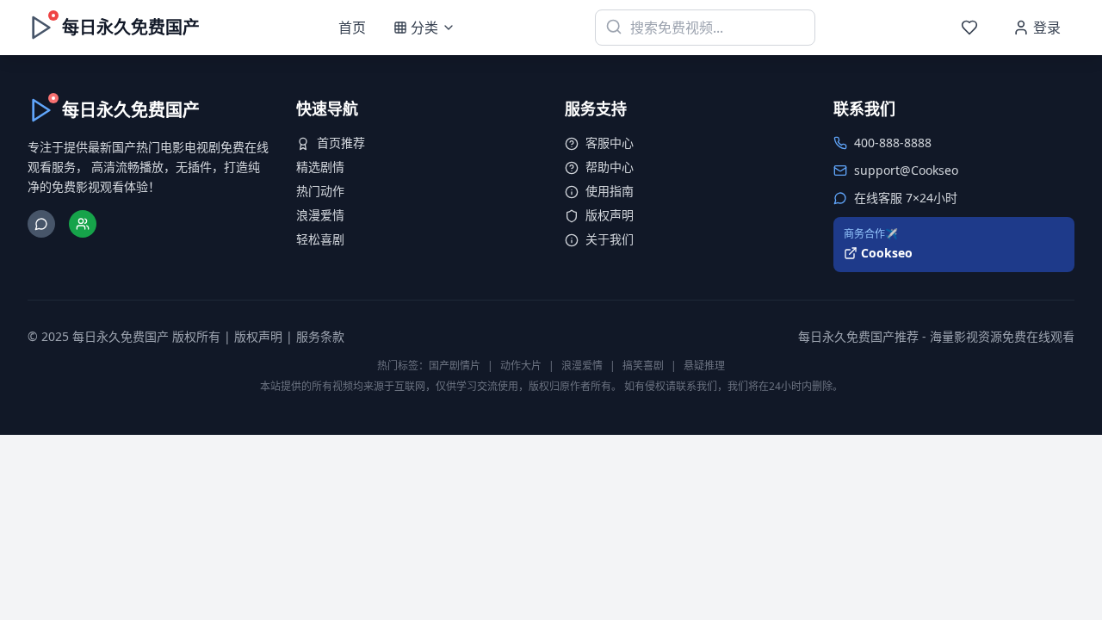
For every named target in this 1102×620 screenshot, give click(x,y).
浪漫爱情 (320, 215)
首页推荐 (341, 142)
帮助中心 (609, 166)
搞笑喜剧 (643, 365)
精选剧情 (320, 166)
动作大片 (521, 365)
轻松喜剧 (320, 239)
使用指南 (609, 191)
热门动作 (320, 191)
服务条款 (320, 336)
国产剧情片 (454, 365)
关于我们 (609, 239)
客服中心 (609, 142)
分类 (424, 27)
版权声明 (609, 215)
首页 (352, 27)
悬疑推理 (704, 365)
